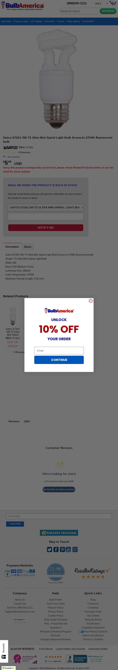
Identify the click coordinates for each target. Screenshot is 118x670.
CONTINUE (59, 360)
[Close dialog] (90, 300)
